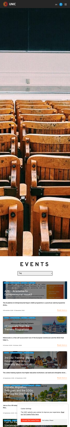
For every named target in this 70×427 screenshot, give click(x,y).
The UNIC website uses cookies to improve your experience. (41, 412)
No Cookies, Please (47, 420)
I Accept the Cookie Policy (31, 420)
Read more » (62, 310)
